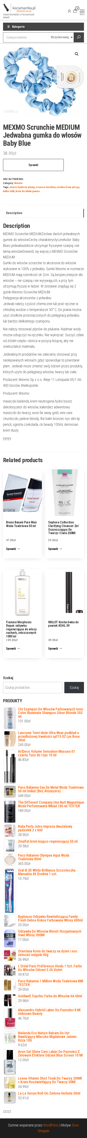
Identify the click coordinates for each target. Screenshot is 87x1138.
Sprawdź (33, 165)
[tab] (43, 213)
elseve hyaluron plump (22, 187)
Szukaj (8, 678)
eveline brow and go (68, 187)
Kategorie (18, 27)
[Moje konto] (69, 11)
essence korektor (45, 187)
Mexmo (18, 183)
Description (14, 213)
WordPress (51, 1125)
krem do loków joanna (27, 191)
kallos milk (8, 191)
